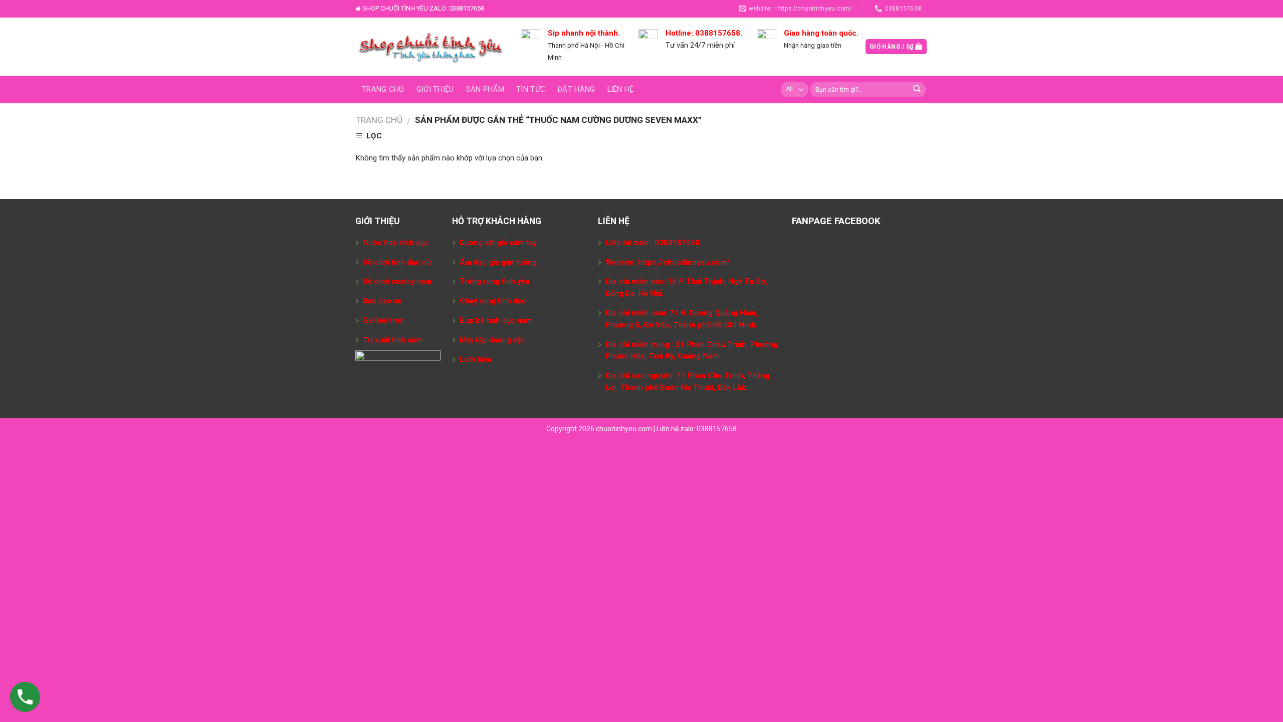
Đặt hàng (576, 89)
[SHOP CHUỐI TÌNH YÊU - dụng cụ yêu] (431, 46)
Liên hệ (620, 89)
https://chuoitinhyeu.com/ (684, 262)
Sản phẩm (485, 89)
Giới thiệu (435, 89)
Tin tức (530, 89)
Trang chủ (383, 89)
